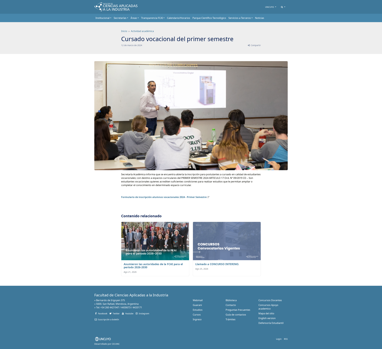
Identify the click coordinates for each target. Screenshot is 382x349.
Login (279, 338)
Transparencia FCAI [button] (152, 18)
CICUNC (116, 343)
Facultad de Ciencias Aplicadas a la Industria (131, 294)
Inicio (124, 31)
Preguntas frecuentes (238, 309)
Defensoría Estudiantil (271, 323)
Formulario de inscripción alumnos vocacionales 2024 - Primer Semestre (164, 197)
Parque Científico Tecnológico (209, 18)
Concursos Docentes (270, 300)
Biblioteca (231, 300)
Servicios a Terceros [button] (239, 18)
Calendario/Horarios (178, 18)
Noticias (259, 18)
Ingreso (197, 319)
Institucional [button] (103, 18)
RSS (286, 338)
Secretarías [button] (120, 18)
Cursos (197, 314)
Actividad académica (142, 31)
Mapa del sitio (266, 313)
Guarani (197, 305)
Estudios (197, 309)
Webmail (198, 300)
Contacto (231, 305)
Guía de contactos (236, 314)
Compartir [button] (255, 45)
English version (267, 318)
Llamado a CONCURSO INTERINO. (217, 264)
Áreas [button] (134, 18)
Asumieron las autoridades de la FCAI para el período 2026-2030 (153, 265)
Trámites (230, 319)
